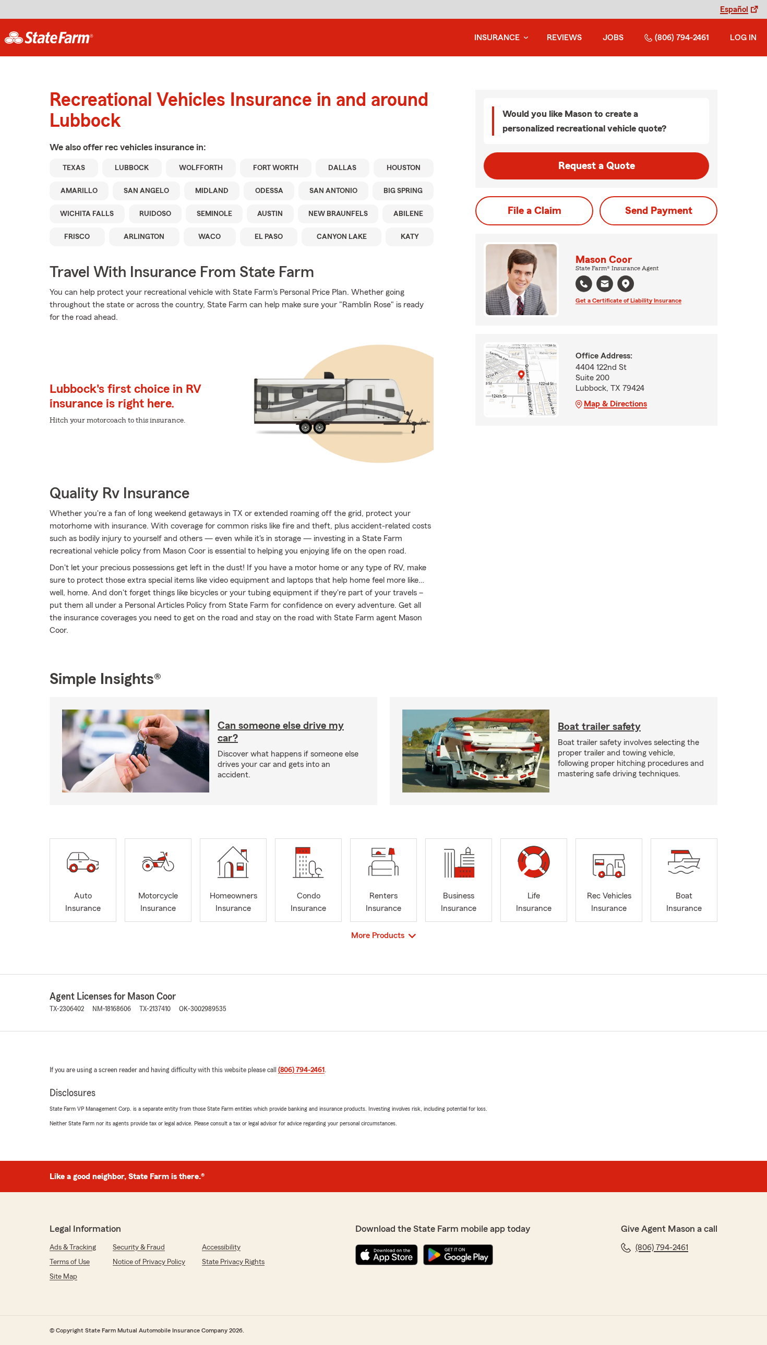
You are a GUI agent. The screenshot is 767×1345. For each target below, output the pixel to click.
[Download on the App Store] (386, 1254)
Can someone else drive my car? (281, 731)
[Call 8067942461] (584, 283)
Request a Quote (596, 166)
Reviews (564, 37)
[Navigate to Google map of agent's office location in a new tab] (625, 283)
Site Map (63, 1276)
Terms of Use (70, 1262)
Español (734, 9)
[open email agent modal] (604, 285)
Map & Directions (615, 404)
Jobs (613, 37)
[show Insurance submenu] (524, 38)
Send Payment (658, 211)
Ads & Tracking (73, 1247)
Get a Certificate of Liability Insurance (628, 300)
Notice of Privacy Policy (149, 1262)
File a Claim (534, 211)
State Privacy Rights (233, 1262)
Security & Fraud (139, 1247)
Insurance (497, 37)
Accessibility (221, 1247)
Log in (743, 37)
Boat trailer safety (599, 727)
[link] (49, 37)
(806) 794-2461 (682, 37)
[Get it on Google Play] (458, 1254)
